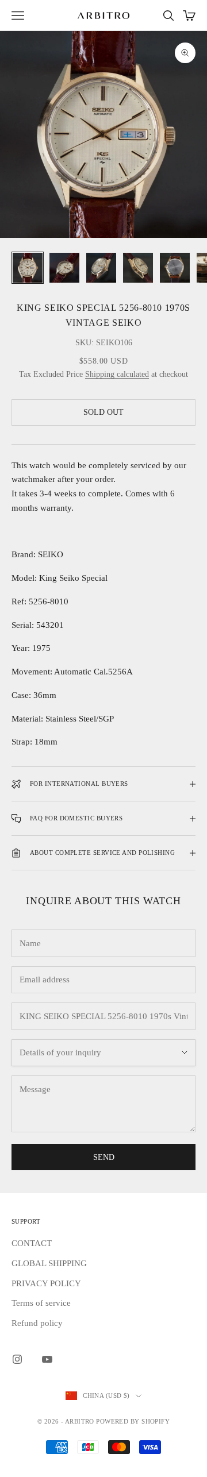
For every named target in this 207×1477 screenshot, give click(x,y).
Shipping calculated (117, 374)
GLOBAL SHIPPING (49, 1263)
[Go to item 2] (64, 268)
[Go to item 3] (101, 268)
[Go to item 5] (175, 268)
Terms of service (41, 1303)
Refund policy (37, 1323)
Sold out (103, 412)
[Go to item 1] (28, 268)
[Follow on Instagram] (17, 1359)
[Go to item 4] (138, 268)
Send (103, 1157)
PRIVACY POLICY (46, 1283)
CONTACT (32, 1243)
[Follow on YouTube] (47, 1359)
